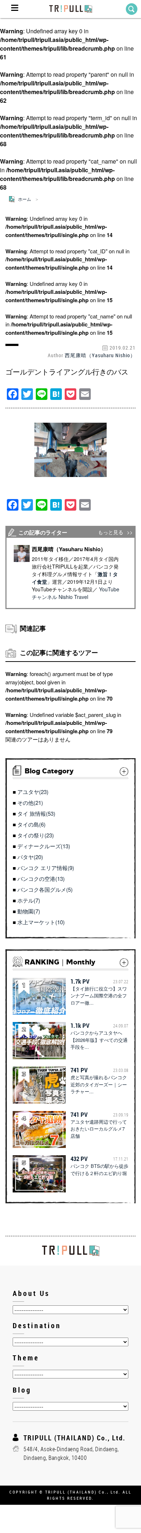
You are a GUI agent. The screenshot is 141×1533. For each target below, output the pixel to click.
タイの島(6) (31, 824)
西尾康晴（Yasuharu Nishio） (100, 355)
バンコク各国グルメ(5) (45, 889)
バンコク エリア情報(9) (45, 867)
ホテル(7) (28, 900)
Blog (22, 1390)
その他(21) (30, 802)
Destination (37, 1325)
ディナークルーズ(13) (43, 846)
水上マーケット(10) (41, 922)
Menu (14, 9)
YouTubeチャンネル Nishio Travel (75, 593)
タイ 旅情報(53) (36, 813)
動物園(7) (28, 911)
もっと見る (110, 532)
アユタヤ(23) (32, 791)
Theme (26, 1358)
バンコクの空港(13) (41, 878)
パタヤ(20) (30, 857)
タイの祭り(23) (35, 835)
